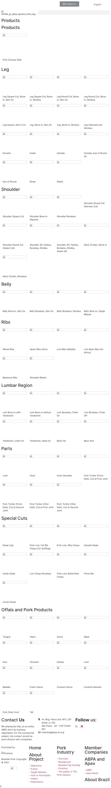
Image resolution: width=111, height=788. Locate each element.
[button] (69, 4)
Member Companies (96, 750)
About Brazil (97, 779)
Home (35, 747)
